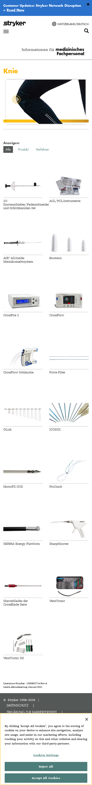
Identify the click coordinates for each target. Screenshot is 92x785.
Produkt (23, 149)
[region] (46, 749)
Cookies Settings (46, 755)
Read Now (15, 10)
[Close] (87, 719)
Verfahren (42, 149)
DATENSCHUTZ (17, 705)
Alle (8, 149)
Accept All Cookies (46, 778)
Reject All (46, 766)
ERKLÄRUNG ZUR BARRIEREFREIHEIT (32, 712)
